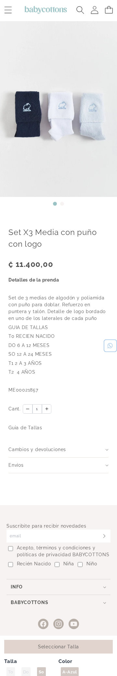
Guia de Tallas (25, 427)
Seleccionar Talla (58, 646)
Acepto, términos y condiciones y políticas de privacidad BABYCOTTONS (63, 551)
